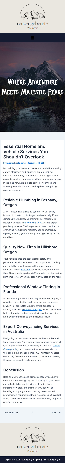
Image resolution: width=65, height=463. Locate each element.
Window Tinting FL (32, 309)
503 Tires (25, 269)
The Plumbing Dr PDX (33, 222)
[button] (32, 38)
